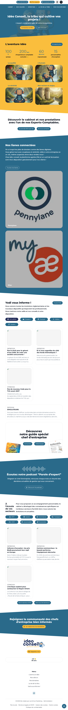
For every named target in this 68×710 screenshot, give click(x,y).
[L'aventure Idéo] (11, 7)
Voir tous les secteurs (43, 602)
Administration (48, 701)
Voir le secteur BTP (24, 602)
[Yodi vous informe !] (60, 7)
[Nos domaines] (32, 7)
